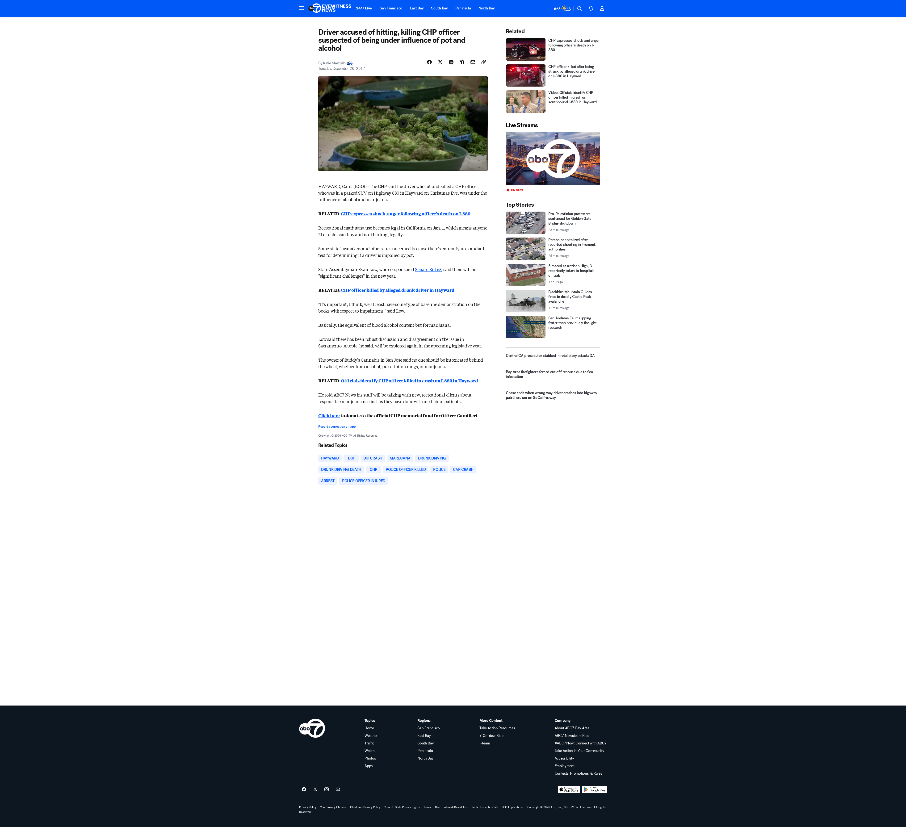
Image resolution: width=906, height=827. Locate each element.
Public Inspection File (484, 807)
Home (369, 728)
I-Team (484, 743)
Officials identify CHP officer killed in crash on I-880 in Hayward (409, 380)
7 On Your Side (491, 736)
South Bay (439, 8)
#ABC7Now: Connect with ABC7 (581, 743)
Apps (369, 766)
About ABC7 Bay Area (572, 728)
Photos (370, 758)
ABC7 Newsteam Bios (572, 736)
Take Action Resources (497, 728)
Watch (369, 751)
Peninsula (463, 8)
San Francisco (391, 8)
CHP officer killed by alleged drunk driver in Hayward (397, 290)
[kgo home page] (312, 728)
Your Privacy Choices (333, 807)
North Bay (486, 8)
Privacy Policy (307, 807)
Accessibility (564, 758)
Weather (371, 736)
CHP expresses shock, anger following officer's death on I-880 (405, 213)
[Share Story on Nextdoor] (462, 62)
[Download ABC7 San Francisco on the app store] (569, 789)
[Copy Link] (484, 62)
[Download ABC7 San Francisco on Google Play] (594, 789)
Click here (329, 415)
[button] (301, 8)
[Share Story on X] (440, 62)
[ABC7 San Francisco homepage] (329, 8)
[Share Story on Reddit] (451, 62)
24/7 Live (364, 8)
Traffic (369, 743)
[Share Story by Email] (473, 62)
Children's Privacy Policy (365, 807)
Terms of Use (432, 807)
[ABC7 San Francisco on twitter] (315, 789)
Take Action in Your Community (579, 751)
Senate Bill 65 (428, 269)
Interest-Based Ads (456, 807)
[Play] (553, 158)
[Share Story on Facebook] (429, 62)
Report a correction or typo (337, 426)
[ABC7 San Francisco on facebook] (304, 789)
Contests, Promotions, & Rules (578, 773)
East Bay (417, 8)
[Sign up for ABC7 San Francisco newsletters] (338, 789)
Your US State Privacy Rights (402, 807)
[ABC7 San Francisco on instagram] (326, 789)
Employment (565, 766)
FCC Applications (513, 807)
